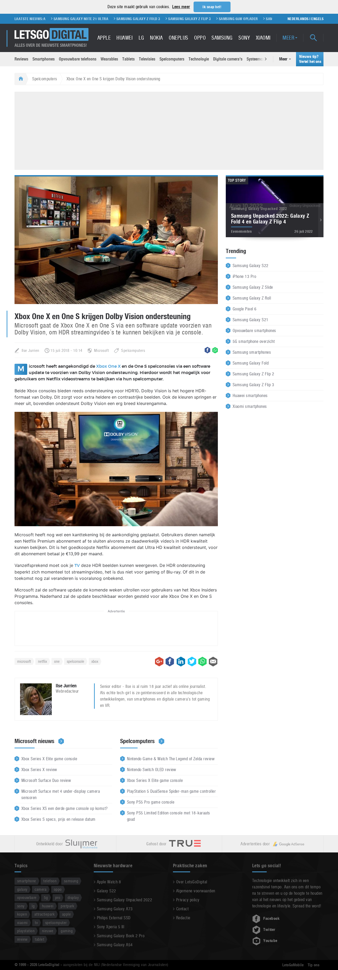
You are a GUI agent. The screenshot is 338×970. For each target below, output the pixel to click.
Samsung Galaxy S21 (251, 319)
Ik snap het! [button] (212, 6)
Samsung (222, 38)
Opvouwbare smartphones (254, 330)
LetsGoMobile (293, 965)
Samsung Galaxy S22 (251, 265)
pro (57, 897)
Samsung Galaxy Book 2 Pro (120, 935)
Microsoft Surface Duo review (46, 780)
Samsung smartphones (252, 352)
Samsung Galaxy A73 (115, 908)
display (73, 897)
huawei (48, 906)
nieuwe (48, 931)
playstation (26, 931)
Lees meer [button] (181, 6)
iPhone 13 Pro (244, 276)
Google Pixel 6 (245, 308)
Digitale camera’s (227, 59)
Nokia (156, 38)
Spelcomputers (171, 59)
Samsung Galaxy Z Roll (252, 298)
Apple (104, 38)
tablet (39, 939)
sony (21, 906)
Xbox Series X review (39, 769)
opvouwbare (27, 897)
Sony (244, 38)
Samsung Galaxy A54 (115, 944)
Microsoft (101, 350)
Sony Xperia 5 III (110, 926)
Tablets (128, 59)
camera (40, 889)
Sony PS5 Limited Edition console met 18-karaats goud (168, 816)
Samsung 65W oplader (211, 19)
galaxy (22, 889)
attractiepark (44, 914)
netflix (42, 661)
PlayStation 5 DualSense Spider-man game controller (171, 791)
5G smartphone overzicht (254, 341)
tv (36, 922)
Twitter (269, 929)
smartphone (26, 881)
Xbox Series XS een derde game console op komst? (64, 808)
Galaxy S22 (106, 890)
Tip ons (314, 965)
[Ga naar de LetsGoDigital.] (20, 79)
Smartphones (43, 59)
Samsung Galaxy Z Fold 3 (112, 19)
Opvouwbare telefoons (77, 59)
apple (66, 914)
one (57, 661)
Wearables (109, 59)
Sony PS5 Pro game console (150, 802)
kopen (22, 914)
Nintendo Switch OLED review (151, 769)
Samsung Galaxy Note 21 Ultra (54, 19)
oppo (58, 889)
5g (46, 897)
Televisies (147, 59)
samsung (71, 881)
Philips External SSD (114, 917)
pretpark (67, 906)
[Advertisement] (169, 130)
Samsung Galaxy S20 (258, 19)
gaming (67, 931)
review (22, 939)
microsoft (24, 661)
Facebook (271, 918)
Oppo (200, 38)
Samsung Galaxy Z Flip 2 (253, 373)
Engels (317, 19)
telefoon (50, 881)
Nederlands (298, 19)
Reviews (21, 59)
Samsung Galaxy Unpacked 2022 (124, 899)
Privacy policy (188, 899)
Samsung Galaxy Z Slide (253, 287)
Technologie (199, 59)
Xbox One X (108, 366)
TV (77, 565)
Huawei (124, 38)
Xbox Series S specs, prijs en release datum (58, 819)
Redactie (183, 917)
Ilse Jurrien (30, 350)
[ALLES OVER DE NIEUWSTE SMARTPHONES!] (51, 34)
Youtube (270, 940)
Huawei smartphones (250, 395)
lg (33, 906)
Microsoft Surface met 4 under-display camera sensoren (60, 794)
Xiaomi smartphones (250, 406)
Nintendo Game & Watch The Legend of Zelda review (170, 758)
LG (141, 38)
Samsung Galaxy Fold (251, 363)
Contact (182, 908)
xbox (94, 661)
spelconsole (75, 661)
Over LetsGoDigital (191, 881)
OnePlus (178, 38)
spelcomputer (56, 922)
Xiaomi (263, 38)
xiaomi (22, 922)
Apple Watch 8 (109, 881)
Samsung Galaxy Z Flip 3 (163, 19)
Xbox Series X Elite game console (49, 758)
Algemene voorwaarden (195, 890)
